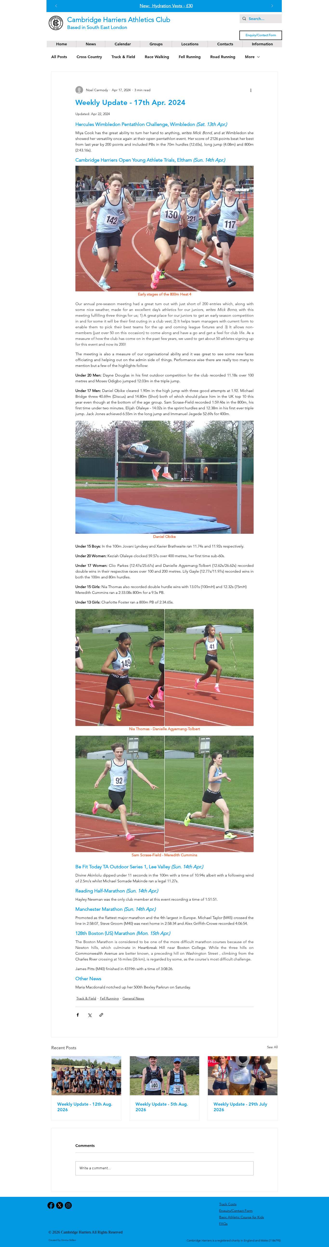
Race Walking (157, 57)
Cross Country (89, 57)
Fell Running (190, 57)
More (250, 57)
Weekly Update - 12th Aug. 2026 (84, 1106)
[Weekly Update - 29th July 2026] (242, 1075)
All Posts (59, 57)
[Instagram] (68, 1205)
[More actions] (251, 90)
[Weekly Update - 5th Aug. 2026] (164, 1075)
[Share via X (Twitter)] (89, 1015)
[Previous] (56, 6)
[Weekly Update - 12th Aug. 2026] (86, 1075)
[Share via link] (101, 1015)
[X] (59, 1205)
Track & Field (123, 57)
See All (272, 1047)
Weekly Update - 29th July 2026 (240, 1106)
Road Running (222, 57)
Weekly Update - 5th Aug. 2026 (162, 1106)
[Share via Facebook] (77, 1015)
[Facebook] (50, 1205)
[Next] (272, 6)
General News (133, 998)
